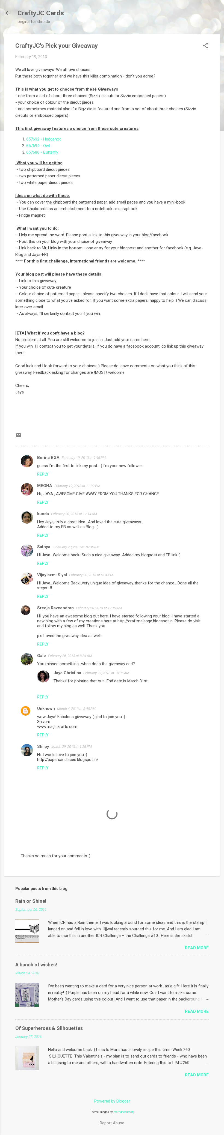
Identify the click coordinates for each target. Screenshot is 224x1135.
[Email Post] (18, 437)
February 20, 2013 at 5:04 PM (91, 575)
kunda (43, 513)
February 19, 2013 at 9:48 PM (84, 458)
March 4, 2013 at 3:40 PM (76, 709)
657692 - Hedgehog (43, 139)
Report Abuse (112, 1123)
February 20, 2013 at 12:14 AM (74, 514)
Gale (41, 655)
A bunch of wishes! (36, 964)
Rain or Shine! (30, 901)
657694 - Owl (38, 145)
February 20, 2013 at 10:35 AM (76, 547)
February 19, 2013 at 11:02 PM (77, 486)
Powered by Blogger (112, 1101)
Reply (42, 474)
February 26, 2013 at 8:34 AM (70, 656)
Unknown (46, 708)
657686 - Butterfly (42, 152)
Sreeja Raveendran (55, 607)
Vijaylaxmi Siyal (52, 574)
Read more (197, 947)
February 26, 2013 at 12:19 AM (99, 608)
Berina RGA (48, 457)
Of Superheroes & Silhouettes (49, 1028)
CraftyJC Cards (40, 13)
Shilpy (43, 746)
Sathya (44, 546)
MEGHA (44, 485)
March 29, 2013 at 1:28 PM (71, 747)
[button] (205, 46)
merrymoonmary (124, 1112)
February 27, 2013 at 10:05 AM (106, 673)
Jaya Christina (67, 672)
